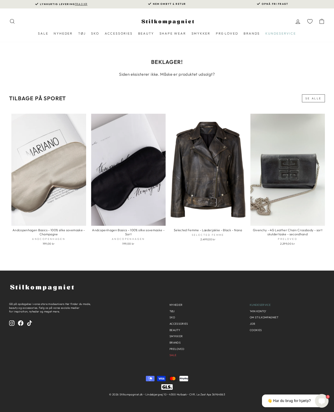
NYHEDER (63, 33)
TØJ (82, 33)
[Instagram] (12, 323)
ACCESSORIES (119, 33)
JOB (252, 323)
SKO (95, 33)
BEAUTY (146, 33)
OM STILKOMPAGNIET (264, 317)
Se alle (313, 98)
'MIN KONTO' (258, 311)
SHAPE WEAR (173, 33)
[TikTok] (29, 323)
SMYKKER (201, 33)
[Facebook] (20, 323)
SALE (43, 33)
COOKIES (256, 330)
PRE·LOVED (227, 33)
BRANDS (252, 33)
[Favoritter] (310, 21)
